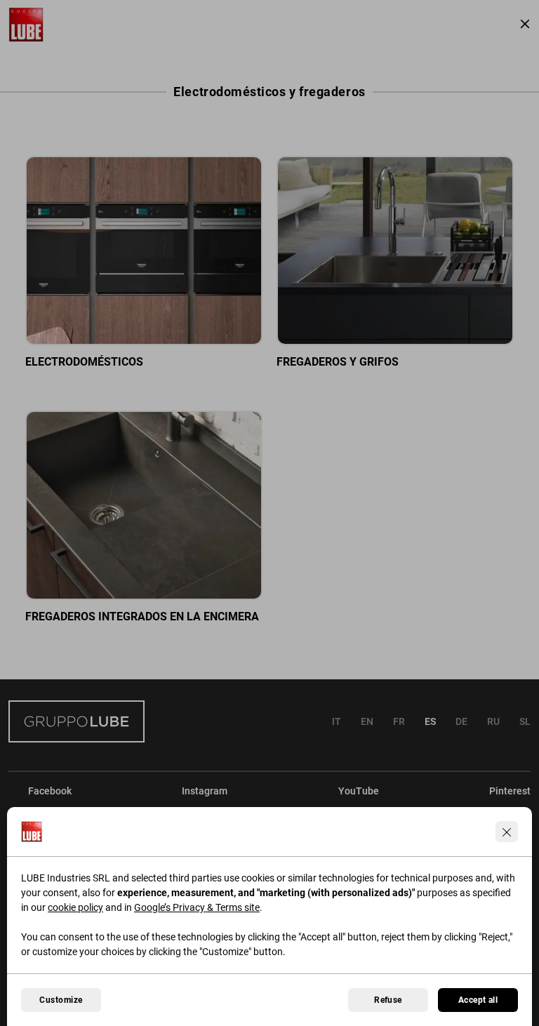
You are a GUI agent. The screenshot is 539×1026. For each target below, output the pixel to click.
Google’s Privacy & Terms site (197, 907)
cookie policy (75, 907)
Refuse (388, 1000)
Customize (60, 1000)
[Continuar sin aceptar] (506, 831)
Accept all (478, 1000)
